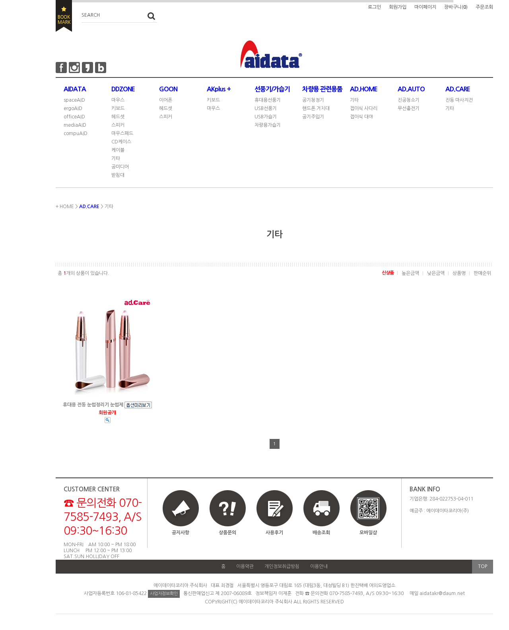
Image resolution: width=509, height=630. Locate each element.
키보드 (117, 108)
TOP (482, 566)
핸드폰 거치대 (316, 108)
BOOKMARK (64, 16)
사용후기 (274, 532)
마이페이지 (425, 7)
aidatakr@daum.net (442, 593)
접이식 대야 (361, 116)
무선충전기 (409, 108)
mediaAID (75, 125)
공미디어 (120, 166)
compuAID (75, 133)
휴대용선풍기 (267, 100)
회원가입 (397, 7)
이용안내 (319, 566)
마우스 (117, 100)
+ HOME (65, 206)
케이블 (117, 150)
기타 (115, 158)
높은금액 (410, 273)
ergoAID (73, 108)
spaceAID (74, 100)
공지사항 (180, 532)
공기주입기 (313, 116)
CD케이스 (121, 141)
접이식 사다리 (363, 108)
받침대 (117, 175)
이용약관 (245, 566)
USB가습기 (265, 116)
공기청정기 (313, 100)
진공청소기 (409, 100)
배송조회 (321, 532)
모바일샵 (368, 532)
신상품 (388, 273)
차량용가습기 (267, 125)
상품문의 (227, 532)
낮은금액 (436, 273)
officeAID (74, 116)
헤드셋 (117, 116)
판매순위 (482, 273)
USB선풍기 (265, 108)
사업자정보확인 (164, 593)
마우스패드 (122, 133)
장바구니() (456, 7)
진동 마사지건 (459, 100)
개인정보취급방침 (281, 566)
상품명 (459, 273)
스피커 (117, 125)
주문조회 (484, 7)
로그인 (374, 7)
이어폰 (165, 100)
